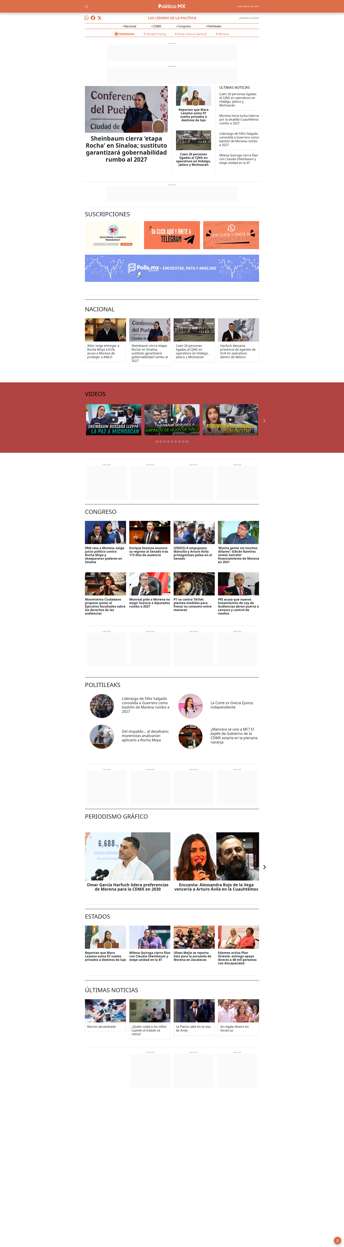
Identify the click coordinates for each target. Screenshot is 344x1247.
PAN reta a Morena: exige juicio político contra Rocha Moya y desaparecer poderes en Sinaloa (104, 555)
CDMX (157, 26)
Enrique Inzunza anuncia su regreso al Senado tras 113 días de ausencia (148, 551)
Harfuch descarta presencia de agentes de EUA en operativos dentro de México (238, 351)
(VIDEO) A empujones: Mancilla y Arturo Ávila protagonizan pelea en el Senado (193, 553)
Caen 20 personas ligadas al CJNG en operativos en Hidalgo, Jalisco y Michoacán (193, 159)
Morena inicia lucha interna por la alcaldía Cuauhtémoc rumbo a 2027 (239, 119)
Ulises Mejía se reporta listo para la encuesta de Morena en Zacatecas (192, 956)
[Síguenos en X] (99, 18)
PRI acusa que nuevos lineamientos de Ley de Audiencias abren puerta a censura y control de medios (238, 606)
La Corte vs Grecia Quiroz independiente (232, 705)
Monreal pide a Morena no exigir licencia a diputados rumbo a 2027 (149, 602)
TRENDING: (126, 33)
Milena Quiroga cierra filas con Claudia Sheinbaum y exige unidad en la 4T (238, 159)
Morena (223, 33)
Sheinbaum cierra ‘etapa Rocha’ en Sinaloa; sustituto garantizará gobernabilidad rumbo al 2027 (126, 148)
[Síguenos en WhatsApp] (86, 18)
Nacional (130, 26)
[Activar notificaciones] (337, 1240)
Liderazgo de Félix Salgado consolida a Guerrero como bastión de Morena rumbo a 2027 (239, 139)
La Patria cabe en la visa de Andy (193, 1028)
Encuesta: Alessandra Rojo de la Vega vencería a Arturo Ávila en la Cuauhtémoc (216, 887)
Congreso (184, 26)
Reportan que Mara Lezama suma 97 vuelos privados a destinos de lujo (194, 114)
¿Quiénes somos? (249, 18)
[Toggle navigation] (86, 6)
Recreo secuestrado (101, 1026)
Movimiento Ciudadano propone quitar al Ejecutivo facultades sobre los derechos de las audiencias (105, 606)
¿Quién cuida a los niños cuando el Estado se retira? (149, 1030)
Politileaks (214, 26)
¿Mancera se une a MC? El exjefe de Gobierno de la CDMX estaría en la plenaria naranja (234, 736)
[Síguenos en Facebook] (93, 18)
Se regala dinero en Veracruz (234, 1028)
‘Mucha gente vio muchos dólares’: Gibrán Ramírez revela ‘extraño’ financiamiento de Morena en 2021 (238, 555)
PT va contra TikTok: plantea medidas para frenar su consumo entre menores (193, 604)
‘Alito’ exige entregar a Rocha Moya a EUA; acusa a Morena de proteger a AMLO (103, 351)
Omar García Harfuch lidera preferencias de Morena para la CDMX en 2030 (128, 887)
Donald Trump (156, 33)
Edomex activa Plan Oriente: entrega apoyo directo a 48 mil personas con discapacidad (237, 957)
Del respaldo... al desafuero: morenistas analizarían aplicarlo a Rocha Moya (145, 735)
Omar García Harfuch (192, 33)
